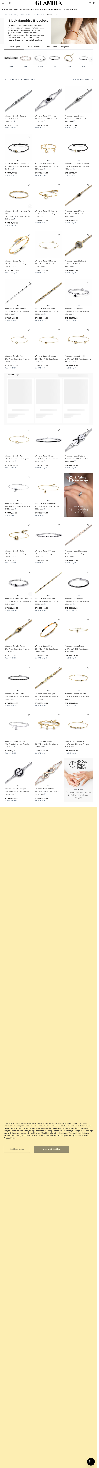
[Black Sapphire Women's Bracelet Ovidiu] (48, 772)
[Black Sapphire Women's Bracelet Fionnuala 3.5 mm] (18, 195)
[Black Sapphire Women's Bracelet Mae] (78, 292)
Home (6, 15)
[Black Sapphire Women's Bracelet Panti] (18, 439)
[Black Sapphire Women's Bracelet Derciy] (78, 630)
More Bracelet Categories (58, 47)
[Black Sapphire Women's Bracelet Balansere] (48, 195)
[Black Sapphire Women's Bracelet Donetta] (18, 292)
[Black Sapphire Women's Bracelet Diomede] (48, 340)
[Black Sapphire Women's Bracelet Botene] (78, 725)
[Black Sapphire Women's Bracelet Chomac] (48, 99)
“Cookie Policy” (47, 1133)
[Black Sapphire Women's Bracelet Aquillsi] (18, 725)
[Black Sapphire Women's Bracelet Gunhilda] (48, 487)
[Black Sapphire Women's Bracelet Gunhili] (78, 340)
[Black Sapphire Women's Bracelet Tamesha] (78, 677)
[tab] (14, 47)
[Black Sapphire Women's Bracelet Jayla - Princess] (18, 582)
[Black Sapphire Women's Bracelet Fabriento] (78, 244)
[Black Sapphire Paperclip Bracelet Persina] (48, 147)
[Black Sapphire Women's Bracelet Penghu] (18, 340)
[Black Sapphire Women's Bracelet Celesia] (48, 535)
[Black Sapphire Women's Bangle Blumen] (18, 244)
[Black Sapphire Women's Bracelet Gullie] (18, 535)
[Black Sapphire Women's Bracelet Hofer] (78, 582)
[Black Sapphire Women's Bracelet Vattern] (78, 439)
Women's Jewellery (28, 15)
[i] (35, 79)
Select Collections (34, 47)
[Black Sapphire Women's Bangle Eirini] (48, 630)
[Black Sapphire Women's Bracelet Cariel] (18, 677)
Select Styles (14, 47)
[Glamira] (48, 3)
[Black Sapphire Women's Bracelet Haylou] (48, 582)
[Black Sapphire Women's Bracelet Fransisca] (78, 535)
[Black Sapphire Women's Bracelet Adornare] (18, 487)
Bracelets (40, 15)
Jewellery (14, 15)
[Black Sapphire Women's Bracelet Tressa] (78, 99)
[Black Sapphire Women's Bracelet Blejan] (48, 439)
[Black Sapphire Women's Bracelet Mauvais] (48, 244)
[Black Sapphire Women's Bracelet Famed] (18, 630)
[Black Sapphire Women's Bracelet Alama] (78, 195)
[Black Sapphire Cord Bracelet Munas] (18, 147)
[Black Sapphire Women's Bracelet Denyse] (48, 677)
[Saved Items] (90, 2)
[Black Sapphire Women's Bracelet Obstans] (18, 99)
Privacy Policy (10, 1138)
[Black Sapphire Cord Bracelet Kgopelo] (78, 147)
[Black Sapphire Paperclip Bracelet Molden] (48, 725)
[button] (29, 90)
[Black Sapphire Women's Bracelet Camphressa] (18, 772)
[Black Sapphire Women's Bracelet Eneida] (48, 292)
